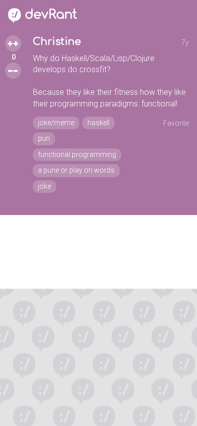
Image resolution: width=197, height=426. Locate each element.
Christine (57, 41)
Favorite (176, 123)
